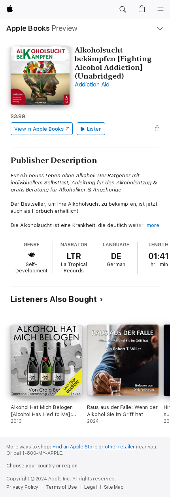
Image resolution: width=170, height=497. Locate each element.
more (153, 225)
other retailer (120, 447)
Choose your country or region (41, 466)
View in (39, 129)
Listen (94, 129)
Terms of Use (61, 487)
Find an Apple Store (75, 447)
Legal (90, 487)
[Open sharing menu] (157, 129)
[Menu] (160, 9)
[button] (122, 9)
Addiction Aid (92, 84)
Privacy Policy (22, 487)
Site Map (114, 487)
